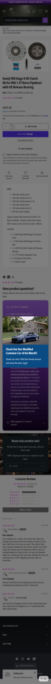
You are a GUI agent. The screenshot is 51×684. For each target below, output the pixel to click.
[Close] (45, 319)
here (25, 363)
